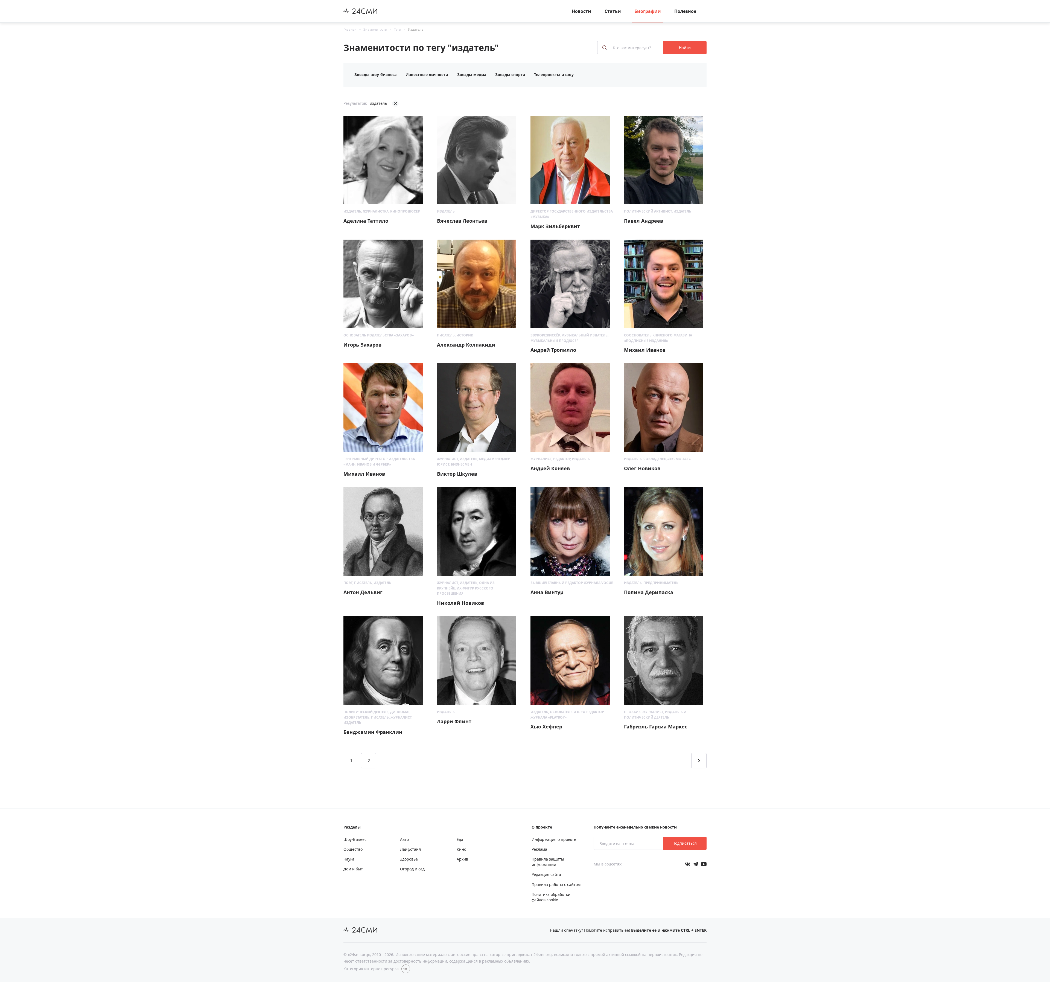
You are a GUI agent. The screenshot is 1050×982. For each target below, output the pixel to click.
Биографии (647, 11)
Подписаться (684, 843)
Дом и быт (353, 868)
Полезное (685, 11)
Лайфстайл (410, 849)
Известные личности (427, 74)
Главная (350, 29)
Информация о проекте (554, 839)
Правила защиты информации (548, 861)
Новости (581, 11)
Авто (404, 839)
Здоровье (409, 859)
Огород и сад (412, 868)
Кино (461, 849)
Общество (353, 849)
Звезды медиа (471, 74)
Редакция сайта (546, 874)
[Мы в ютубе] (704, 864)
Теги (397, 29)
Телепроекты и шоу (554, 74)
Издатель (415, 29)
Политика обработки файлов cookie (551, 897)
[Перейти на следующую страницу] (699, 760)
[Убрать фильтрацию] (395, 103)
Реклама (539, 849)
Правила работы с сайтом (556, 884)
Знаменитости (375, 29)
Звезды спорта (510, 74)
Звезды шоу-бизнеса (375, 74)
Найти (685, 47)
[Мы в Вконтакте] (687, 864)
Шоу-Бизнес (354, 839)
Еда (460, 839)
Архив (462, 859)
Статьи (613, 11)
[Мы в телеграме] (695, 864)
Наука (348, 859)
